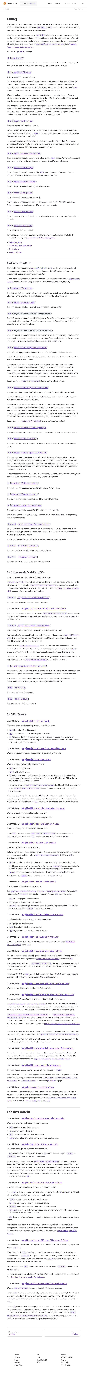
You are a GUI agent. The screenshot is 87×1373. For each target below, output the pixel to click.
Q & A (63, 1360)
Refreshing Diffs (15, 242)
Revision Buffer (15, 252)
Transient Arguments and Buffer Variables (27, 1277)
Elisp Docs (19, 1365)
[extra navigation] (82, 3)
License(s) (65, 1362)
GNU (39, 1357)
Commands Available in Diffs (20, 246)
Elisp (16, 1360)
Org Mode (41, 1360)
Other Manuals (66, 1357)
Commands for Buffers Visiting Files (40, 238)
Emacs (17, 1357)
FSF (39, 1362)
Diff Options (14, 249)
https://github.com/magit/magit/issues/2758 (62, 1024)
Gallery (17, 1362)
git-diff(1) (20, 52)
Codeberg (65, 1365)
